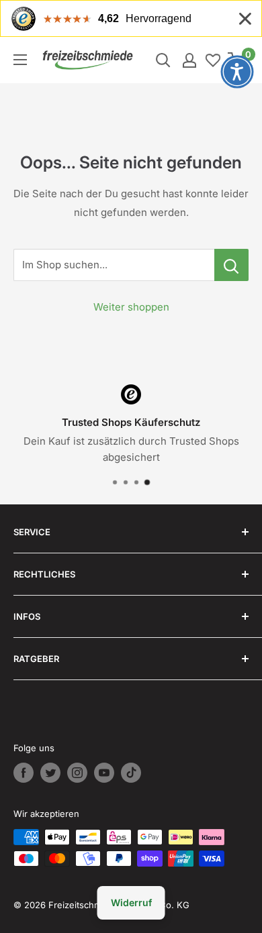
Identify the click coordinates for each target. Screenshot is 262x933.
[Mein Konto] (189, 60)
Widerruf (131, 902)
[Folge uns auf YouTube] (104, 773)
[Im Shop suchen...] (231, 265)
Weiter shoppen (131, 306)
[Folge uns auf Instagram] (77, 773)
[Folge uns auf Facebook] (23, 773)
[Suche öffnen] (163, 60)
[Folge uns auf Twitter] (50, 773)
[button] (237, 72)
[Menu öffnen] (20, 59)
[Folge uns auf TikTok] (131, 773)
